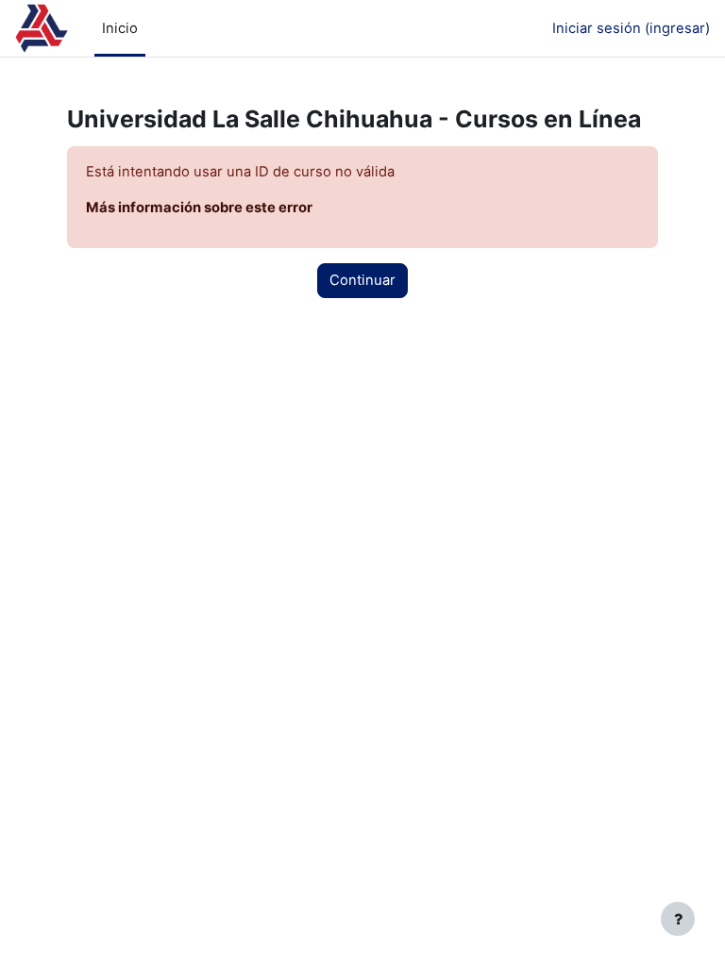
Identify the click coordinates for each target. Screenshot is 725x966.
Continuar (362, 280)
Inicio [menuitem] (120, 28)
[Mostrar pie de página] (678, 919)
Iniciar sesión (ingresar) (631, 28)
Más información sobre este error (199, 207)
